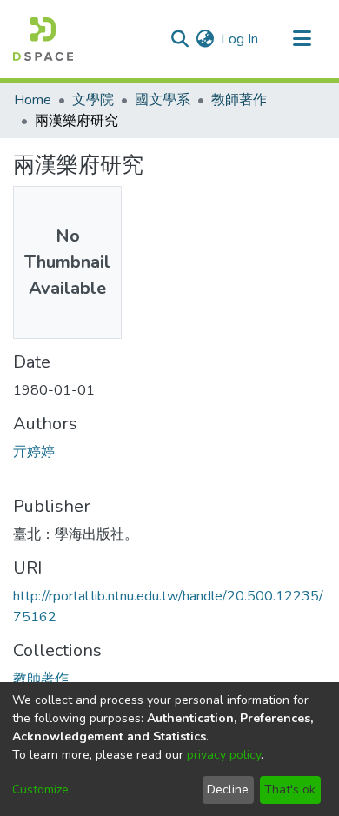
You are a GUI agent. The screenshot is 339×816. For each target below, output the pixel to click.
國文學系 (162, 99)
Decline (228, 789)
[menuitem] (205, 39)
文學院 (93, 99)
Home (32, 99)
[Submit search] (179, 39)
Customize (40, 789)
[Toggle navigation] (301, 39)
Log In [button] (240, 39)
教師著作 (239, 99)
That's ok (290, 789)
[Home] (43, 39)
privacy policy (224, 754)
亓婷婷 (34, 451)
